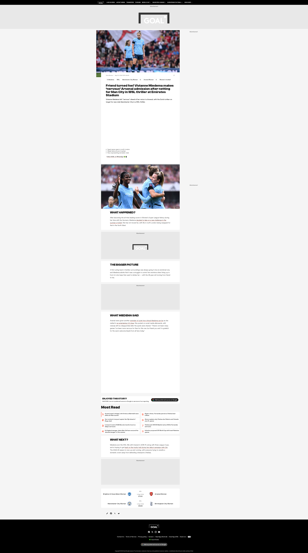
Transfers (130, 2)
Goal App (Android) (161, 537)
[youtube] (159, 532)
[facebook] (149, 532)
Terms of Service (131, 537)
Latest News (120, 2)
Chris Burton (109, 75)
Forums (138, 2)
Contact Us (120, 537)
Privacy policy (142, 537)
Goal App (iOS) (173, 537)
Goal (124, 551)
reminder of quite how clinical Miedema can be (146, 321)
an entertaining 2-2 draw (125, 323)
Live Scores (111, 2)
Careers (151, 537)
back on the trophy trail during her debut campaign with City (146, 447)
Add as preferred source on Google (166, 400)
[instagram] (155, 532)
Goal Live (183, 537)
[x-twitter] (152, 532)
